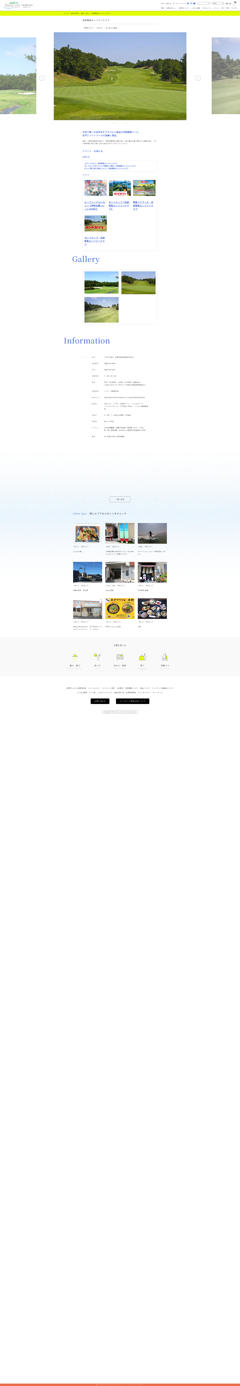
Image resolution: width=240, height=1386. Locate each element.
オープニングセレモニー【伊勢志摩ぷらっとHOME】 (94, 205)
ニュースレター (94, 688)
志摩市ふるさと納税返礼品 (76, 688)
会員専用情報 (131, 692)
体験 (108, 546)
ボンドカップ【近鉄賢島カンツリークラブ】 (119, 205)
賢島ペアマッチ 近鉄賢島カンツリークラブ (143, 205)
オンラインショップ (179, 3)
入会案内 (120, 688)
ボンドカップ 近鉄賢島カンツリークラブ (94, 241)
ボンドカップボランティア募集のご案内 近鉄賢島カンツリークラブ (110, 166)
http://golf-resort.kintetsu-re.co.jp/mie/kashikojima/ (124, 397)
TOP (162, 3)
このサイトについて (105, 692)
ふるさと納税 (112, 28)
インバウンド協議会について (163, 688)
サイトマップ (158, 692)
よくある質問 (82, 692)
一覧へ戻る (120, 499)
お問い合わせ (100, 701)
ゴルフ (100, 28)
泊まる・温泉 (111, 585)
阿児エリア (89, 28)
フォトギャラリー (144, 692)
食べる (77, 546)
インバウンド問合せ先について (133, 701)
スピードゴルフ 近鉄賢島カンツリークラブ (100, 163)
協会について (145, 688)
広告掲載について (131, 688)
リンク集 (92, 692)
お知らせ (168, 3)
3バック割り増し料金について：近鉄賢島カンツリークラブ (106, 168)
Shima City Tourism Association (124, 712)
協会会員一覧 (119, 692)
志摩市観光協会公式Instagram (191, 3)
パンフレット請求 (108, 688)
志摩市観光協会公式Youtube (194, 3)
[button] (42, 78)
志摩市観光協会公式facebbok (188, 3)
